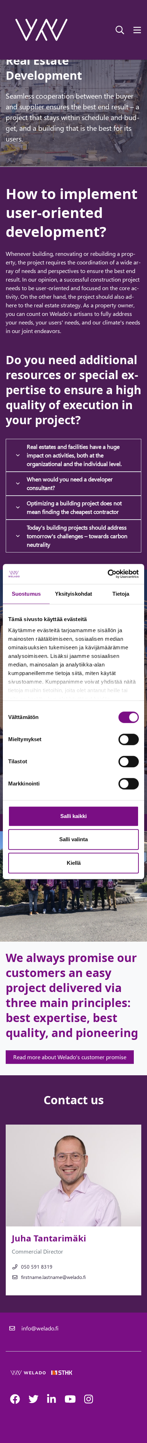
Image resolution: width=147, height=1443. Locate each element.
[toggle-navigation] (137, 29)
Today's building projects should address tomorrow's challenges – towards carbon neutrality (77, 536)
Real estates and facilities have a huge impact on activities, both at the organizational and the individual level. (74, 455)
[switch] (128, 739)
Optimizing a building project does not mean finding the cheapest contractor (74, 507)
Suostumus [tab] (26, 594)
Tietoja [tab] (121, 594)
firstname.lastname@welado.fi (53, 1277)
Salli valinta (73, 839)
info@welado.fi (40, 1328)
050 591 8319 (36, 1266)
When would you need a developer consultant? (70, 483)
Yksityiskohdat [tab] (73, 594)
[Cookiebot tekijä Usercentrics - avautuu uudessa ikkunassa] (107, 574)
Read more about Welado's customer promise (69, 1057)
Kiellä (74, 863)
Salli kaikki (73, 816)
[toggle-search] (120, 29)
